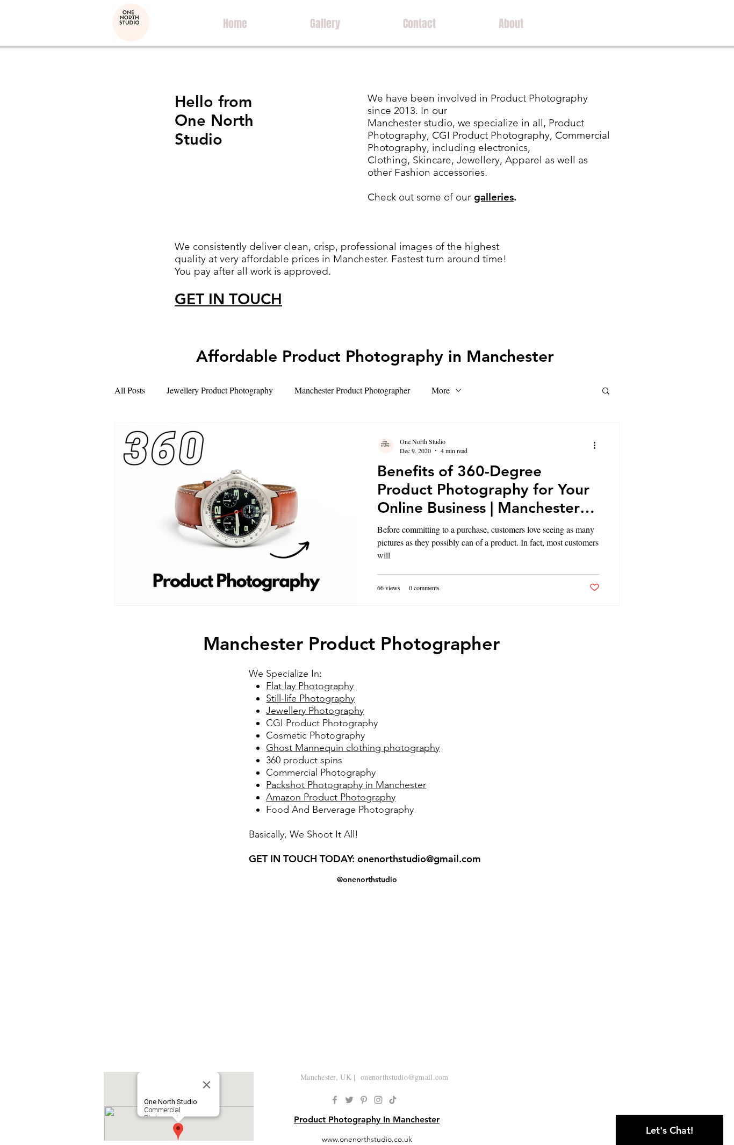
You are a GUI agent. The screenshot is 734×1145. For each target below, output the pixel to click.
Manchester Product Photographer (352, 390)
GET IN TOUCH (228, 299)
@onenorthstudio (367, 879)
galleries (494, 197)
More (440, 390)
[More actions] (598, 445)
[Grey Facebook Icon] (334, 1099)
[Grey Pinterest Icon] (363, 1099)
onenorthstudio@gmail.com (419, 859)
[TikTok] (392, 1099)
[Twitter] (349, 1099)
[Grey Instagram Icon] (378, 1099)
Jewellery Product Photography (220, 390)
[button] (606, 391)
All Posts (129, 390)
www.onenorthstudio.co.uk (367, 1139)
